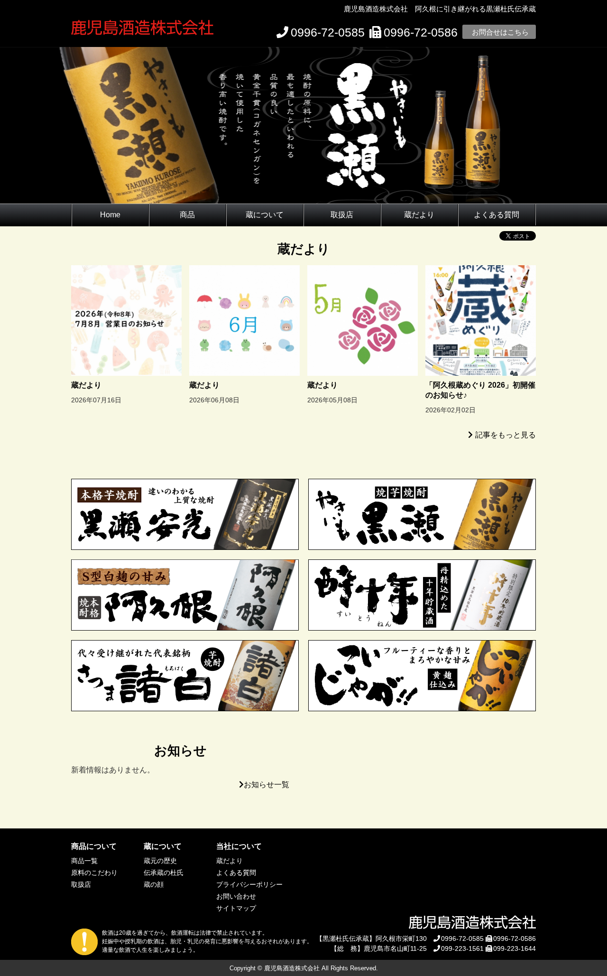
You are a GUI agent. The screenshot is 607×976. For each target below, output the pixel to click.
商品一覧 (84, 860)
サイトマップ (236, 908)
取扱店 (342, 215)
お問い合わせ (236, 896)
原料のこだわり (94, 872)
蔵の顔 (154, 884)
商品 (187, 215)
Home (110, 215)
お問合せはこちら (500, 32)
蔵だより (419, 215)
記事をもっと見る (505, 435)
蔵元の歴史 (160, 860)
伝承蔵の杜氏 (164, 872)
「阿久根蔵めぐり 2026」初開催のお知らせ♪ (480, 390)
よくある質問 (496, 215)
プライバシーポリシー (249, 884)
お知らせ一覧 (266, 785)
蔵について (265, 215)
